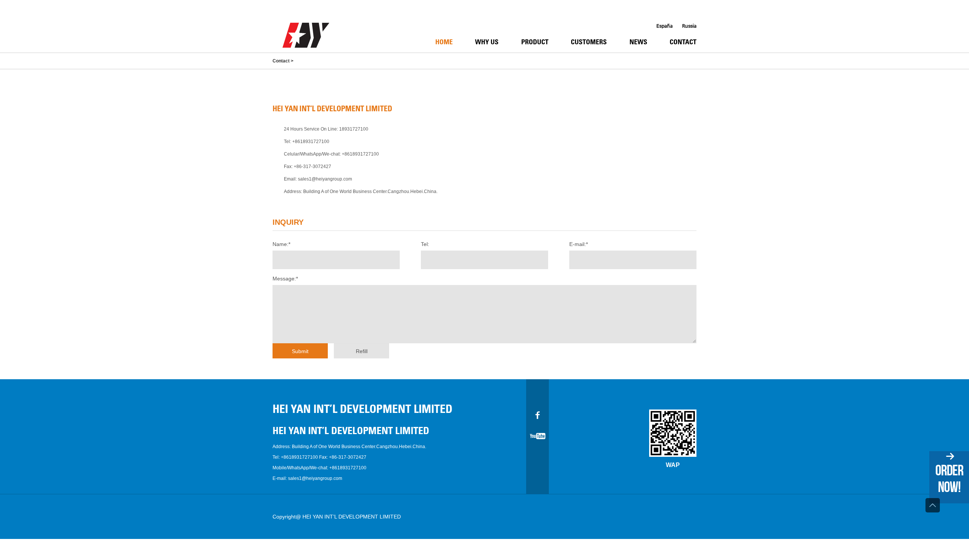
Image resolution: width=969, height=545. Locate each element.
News (638, 42)
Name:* (281, 244)
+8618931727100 (310, 141)
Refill (362, 351)
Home (444, 42)
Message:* (285, 279)
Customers (589, 42)
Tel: (425, 244)
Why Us (487, 42)
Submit (300, 351)
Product (534, 42)
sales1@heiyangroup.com (325, 179)
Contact (683, 42)
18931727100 (353, 129)
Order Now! (949, 478)
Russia (689, 26)
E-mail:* (578, 244)
